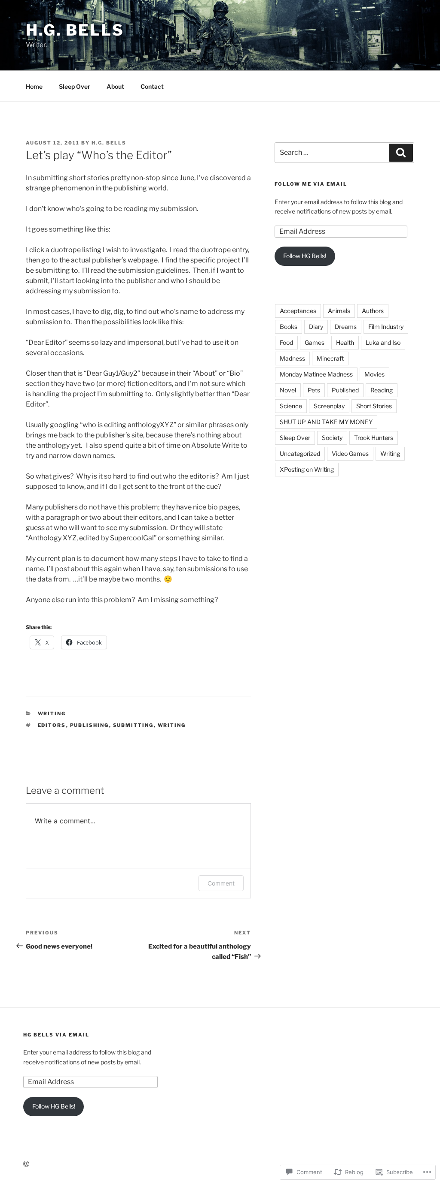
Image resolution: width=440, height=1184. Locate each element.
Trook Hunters (373, 437)
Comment (221, 883)
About (115, 86)
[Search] (401, 153)
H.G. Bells (75, 30)
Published (345, 390)
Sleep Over (74, 86)
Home (34, 86)
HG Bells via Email (56, 1035)
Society (332, 437)
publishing (89, 725)
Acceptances (298, 310)
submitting (133, 725)
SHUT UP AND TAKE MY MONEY (326, 421)
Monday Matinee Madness (316, 374)
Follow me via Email (311, 184)
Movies (374, 374)
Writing (52, 714)
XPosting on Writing (307, 469)
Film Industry (385, 326)
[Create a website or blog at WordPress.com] (26, 1164)
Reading (381, 390)
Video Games (350, 453)
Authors (373, 310)
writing (172, 725)
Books (288, 326)
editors (52, 725)
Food (286, 342)
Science (291, 406)
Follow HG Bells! (304, 255)
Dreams (346, 326)
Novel (288, 390)
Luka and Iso (383, 342)
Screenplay (329, 406)
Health (345, 342)
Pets (314, 390)
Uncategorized (300, 453)
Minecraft (330, 358)
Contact (152, 86)
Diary (316, 326)
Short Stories (374, 406)
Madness (292, 358)
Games (314, 342)
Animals (339, 310)
